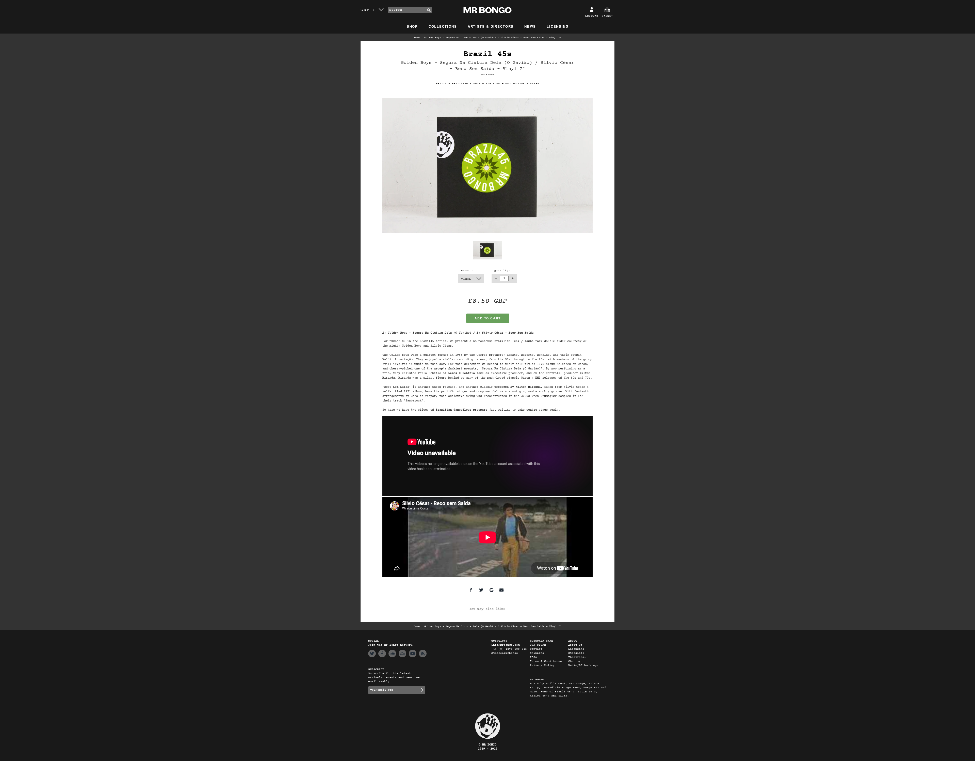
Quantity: (502, 271)
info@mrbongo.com (505, 645)
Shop (412, 26)
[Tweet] (481, 590)
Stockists (576, 653)
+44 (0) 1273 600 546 (509, 649)
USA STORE (538, 645)
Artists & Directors (491, 26)
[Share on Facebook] (471, 590)
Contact (536, 649)
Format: (467, 271)
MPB (488, 84)
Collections (443, 26)
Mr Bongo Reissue (510, 84)
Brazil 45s (487, 54)
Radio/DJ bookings (583, 665)
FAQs (533, 657)
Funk (476, 84)
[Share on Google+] (491, 590)
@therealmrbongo (504, 653)
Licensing (557, 26)
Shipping (537, 653)
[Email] (501, 590)
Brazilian (460, 84)
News (530, 26)
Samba (534, 84)
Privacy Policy (542, 665)
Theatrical (577, 657)
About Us (575, 645)
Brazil (441, 84)
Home (417, 38)
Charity (574, 661)
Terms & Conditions (546, 661)
